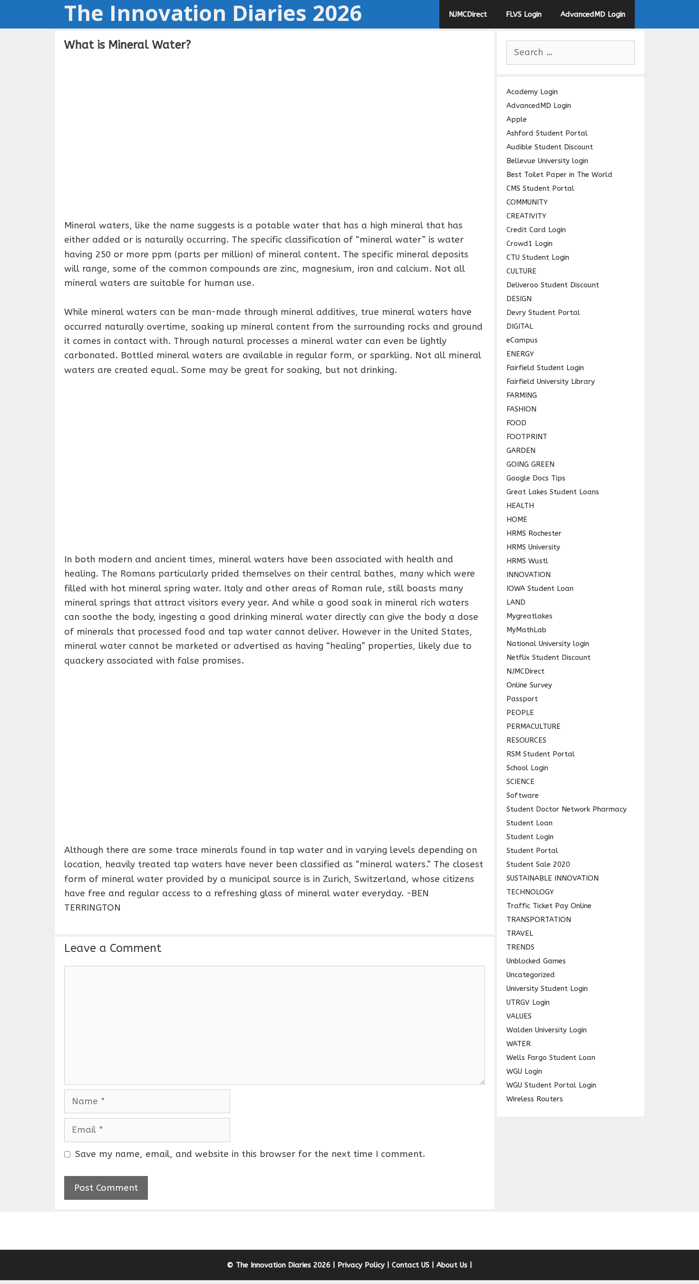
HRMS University (533, 547)
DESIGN (519, 298)
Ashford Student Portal (547, 133)
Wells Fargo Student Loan (550, 1057)
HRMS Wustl (527, 561)
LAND (515, 602)
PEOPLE (520, 712)
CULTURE (521, 271)
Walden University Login (546, 1030)
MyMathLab (526, 630)
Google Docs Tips (535, 478)
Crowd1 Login (529, 243)
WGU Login (524, 1071)
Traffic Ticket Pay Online (549, 906)
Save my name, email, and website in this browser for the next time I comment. (250, 1154)
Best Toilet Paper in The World (559, 174)
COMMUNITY (527, 202)
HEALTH (520, 505)
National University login (547, 643)
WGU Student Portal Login (551, 1085)
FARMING (521, 395)
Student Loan (529, 823)
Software (522, 795)
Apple (516, 119)
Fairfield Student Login (545, 367)
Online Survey (529, 685)
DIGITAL (519, 326)
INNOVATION (528, 574)
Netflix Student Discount (548, 657)
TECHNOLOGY (530, 892)
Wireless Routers (534, 1099)
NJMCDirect (468, 14)
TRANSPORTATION (538, 919)
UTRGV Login (528, 1002)
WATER (518, 1043)
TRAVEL (519, 933)
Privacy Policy (361, 1265)
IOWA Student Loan (539, 588)
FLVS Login (524, 14)
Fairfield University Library (550, 381)
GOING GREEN (530, 464)
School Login (527, 768)
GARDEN (520, 450)
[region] (274, 134)
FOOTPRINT (526, 436)
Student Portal (532, 850)
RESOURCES (526, 740)
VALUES (519, 1016)
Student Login (529, 837)
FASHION (521, 409)
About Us (452, 1265)
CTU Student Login (537, 257)
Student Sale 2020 (538, 864)
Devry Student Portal (543, 312)
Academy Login (532, 92)
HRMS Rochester (534, 533)
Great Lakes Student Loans (552, 492)
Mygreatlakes (529, 616)
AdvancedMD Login (593, 14)
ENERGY (520, 354)
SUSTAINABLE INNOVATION (552, 878)
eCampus (522, 340)
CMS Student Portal (540, 188)
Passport (522, 699)
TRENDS (520, 947)
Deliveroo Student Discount (552, 285)
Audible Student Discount (549, 147)
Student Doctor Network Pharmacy (566, 809)
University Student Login (547, 988)
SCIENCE (520, 781)
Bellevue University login (547, 161)
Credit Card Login (536, 229)
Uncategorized (530, 974)
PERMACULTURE (533, 726)
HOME (516, 519)
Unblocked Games (536, 961)
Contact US (410, 1265)
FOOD (516, 423)
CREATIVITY (526, 216)
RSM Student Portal (540, 754)
